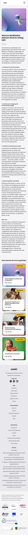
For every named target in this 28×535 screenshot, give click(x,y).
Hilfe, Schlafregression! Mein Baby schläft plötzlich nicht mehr (14, 454)
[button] (24, 3)
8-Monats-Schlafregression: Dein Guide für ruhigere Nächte (14, 463)
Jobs (14, 418)
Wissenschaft (14, 393)
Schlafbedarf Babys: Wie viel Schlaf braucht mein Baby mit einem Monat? (14, 481)
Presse (14, 410)
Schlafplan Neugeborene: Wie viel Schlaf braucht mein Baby (14, 477)
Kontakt (14, 416)
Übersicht (14, 388)
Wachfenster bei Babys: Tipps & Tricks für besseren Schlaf (14, 472)
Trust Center (14, 443)
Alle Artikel (14, 450)
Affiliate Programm (14, 413)
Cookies (14, 433)
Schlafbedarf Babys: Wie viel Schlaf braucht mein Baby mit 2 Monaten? (14, 486)
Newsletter (14, 396)
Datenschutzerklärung (14, 430)
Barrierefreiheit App (14, 441)
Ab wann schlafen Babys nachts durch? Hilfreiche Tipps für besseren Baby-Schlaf (14, 467)
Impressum (14, 427)
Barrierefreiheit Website (14, 438)
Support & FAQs (14, 398)
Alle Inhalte (14, 391)
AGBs (14, 435)
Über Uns (14, 408)
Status (14, 401)
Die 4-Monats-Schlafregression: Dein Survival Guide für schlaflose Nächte (14, 458)
